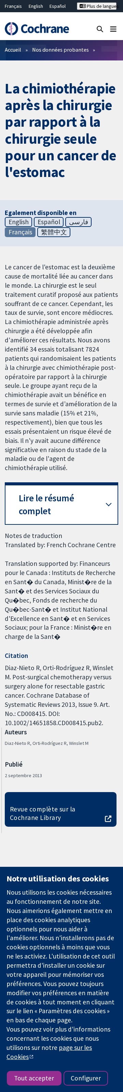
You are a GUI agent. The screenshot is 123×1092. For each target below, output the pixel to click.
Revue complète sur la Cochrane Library (43, 813)
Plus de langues (101, 6)
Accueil (13, 49)
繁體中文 (54, 232)
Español (58, 6)
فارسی (78, 222)
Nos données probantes (60, 49)
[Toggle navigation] (113, 28)
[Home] (37, 28)
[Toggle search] (100, 28)
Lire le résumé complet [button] (46, 505)
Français (13, 6)
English (36, 6)
